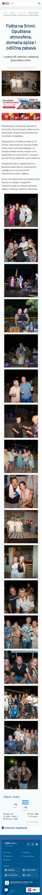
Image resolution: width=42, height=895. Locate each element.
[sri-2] (21, 386)
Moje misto (31, 67)
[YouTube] (37, 844)
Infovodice (23, 67)
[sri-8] (21, 597)
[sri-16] (21, 280)
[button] (12, 3)
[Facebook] (28, 844)
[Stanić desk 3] (21, 116)
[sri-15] (21, 245)
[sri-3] (21, 421)
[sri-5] (21, 491)
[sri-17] (21, 315)
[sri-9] (21, 632)
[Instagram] (32, 844)
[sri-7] (21, 561)
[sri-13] (21, 772)
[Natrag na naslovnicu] (6, 3)
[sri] (21, 351)
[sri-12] (21, 737)
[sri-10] (21, 667)
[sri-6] (21, 526)
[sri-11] (21, 702)
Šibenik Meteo (34, 822)
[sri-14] (21, 210)
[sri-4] (21, 456)
